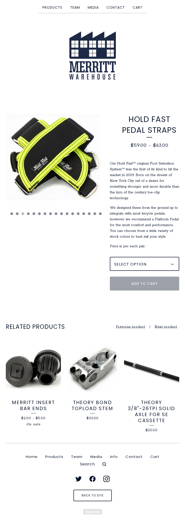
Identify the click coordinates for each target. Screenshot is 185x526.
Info (114, 456)
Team (75, 7)
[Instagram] (106, 479)
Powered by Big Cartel (92, 511)
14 (83, 213)
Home (32, 456)
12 (72, 213)
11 (67, 213)
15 (89, 213)
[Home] (92, 56)
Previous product (130, 327)
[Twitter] (79, 479)
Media (93, 7)
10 (61, 213)
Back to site (93, 495)
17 (100, 213)
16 (94, 213)
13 (78, 213)
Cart (138, 7)
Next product (166, 327)
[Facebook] (92, 479)
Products (52, 7)
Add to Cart (144, 283)
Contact (115, 7)
